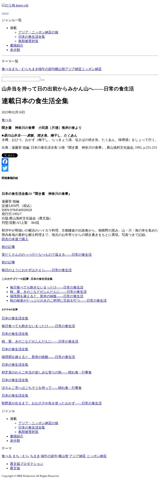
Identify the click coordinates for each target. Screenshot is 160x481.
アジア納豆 (73, 69)
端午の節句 (46, 69)
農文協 (15, 468)
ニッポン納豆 (92, 69)
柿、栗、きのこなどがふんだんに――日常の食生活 (48, 292)
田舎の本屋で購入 (15, 239)
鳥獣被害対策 (28, 41)
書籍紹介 (16, 45)
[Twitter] (80, 168)
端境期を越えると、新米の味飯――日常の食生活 (46, 296)
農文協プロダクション (26, 464)
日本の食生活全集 (31, 36)
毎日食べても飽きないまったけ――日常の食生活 (46, 287)
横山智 (60, 69)
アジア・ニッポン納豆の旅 (38, 32)
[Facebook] (80, 161)
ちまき (33, 69)
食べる (7, 69)
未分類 (15, 50)
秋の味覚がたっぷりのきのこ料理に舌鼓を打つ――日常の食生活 (58, 300)
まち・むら (20, 69)
